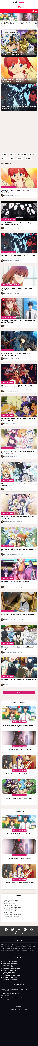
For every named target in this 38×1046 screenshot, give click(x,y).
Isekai (4, 158)
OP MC (28, 158)
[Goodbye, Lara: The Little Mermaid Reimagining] (19, 178)
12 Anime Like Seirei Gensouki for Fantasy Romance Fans (18, 485)
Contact (25, 1009)
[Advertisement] (19, 130)
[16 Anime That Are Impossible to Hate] (19, 762)
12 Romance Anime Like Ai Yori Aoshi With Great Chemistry (18, 419)
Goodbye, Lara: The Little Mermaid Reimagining (15, 191)
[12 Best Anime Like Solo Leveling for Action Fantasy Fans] (19, 341)
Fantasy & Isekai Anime (10, 909)
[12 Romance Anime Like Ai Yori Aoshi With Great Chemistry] (19, 406)
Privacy (19, 1009)
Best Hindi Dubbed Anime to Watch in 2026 (18, 255)
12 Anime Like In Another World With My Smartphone (17, 517)
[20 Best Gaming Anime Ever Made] (19, 786)
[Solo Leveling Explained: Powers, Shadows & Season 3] (19, 97)
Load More (19, 692)
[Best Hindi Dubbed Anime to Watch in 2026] (19, 243)
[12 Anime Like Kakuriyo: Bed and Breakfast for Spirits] (19, 635)
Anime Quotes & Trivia (10, 905)
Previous (1, 20)
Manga (12, 154)
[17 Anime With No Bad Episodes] (25, 17)
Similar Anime (22, 154)
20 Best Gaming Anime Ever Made (19, 798)
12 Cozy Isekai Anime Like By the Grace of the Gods (18, 550)
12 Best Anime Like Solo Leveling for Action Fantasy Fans (16, 354)
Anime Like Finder (7, 350)
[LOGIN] (36, 11)
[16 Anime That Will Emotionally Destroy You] (8, 17)
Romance (32, 154)
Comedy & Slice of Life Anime (12, 907)
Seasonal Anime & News (9, 219)
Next (37, 20)
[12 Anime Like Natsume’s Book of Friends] (19, 602)
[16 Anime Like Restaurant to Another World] (19, 667)
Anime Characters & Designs (10, 285)
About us (13, 1009)
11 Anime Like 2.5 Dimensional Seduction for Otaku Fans (17, 452)
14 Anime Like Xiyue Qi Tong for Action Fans (17, 387)
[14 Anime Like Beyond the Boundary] (19, 569)
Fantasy (19, 158)
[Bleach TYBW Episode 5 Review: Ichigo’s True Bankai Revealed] (19, 211)
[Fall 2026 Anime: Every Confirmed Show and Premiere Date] (19, 43)
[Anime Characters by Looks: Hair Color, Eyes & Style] (19, 276)
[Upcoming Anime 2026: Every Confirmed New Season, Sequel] (19, 308)
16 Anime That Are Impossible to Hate (19, 774)
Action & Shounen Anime (11, 900)
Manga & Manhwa (9, 912)
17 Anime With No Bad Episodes (24, 23)
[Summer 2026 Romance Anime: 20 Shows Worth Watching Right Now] (19, 70)
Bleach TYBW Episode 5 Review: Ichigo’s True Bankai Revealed (17, 224)
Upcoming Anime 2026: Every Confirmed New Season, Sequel (18, 322)
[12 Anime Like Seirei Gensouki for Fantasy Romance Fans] (19, 472)
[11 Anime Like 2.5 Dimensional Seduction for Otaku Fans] (19, 439)
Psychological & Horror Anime (12, 914)
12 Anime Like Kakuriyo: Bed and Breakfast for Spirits (18, 648)
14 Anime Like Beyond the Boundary (15, 582)
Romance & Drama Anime (11, 916)
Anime (4, 154)
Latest (19, 7)
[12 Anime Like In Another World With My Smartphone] (19, 504)
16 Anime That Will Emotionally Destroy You (7, 23)
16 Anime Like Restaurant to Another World (18, 680)
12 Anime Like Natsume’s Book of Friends (17, 614)
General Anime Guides (8, 187)
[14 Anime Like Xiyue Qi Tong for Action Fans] (19, 374)
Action (12, 158)
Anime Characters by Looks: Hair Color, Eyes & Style (17, 289)
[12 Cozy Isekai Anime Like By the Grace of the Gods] (19, 537)
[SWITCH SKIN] (33, 11)
